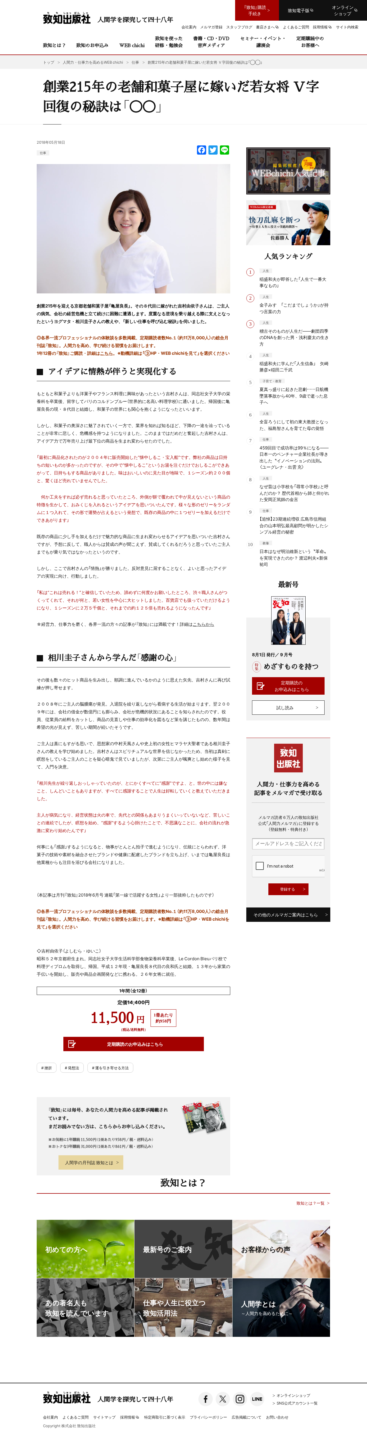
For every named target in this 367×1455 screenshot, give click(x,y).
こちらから (203, 624)
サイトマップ (104, 1417)
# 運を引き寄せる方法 (110, 1067)
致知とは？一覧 (310, 1203)
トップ (48, 62)
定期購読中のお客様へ (310, 41)
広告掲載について (246, 1417)
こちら (106, 353)
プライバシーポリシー (208, 1417)
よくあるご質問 (76, 1417)
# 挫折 (46, 1067)
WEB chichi (132, 45)
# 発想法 (72, 1067)
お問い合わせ (277, 1417)
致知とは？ (54, 45)
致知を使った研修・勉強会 (169, 41)
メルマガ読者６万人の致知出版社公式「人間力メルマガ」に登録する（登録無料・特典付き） (288, 823)
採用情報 (127, 1417)
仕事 (43, 152)
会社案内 (50, 1417)
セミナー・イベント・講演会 (263, 41)
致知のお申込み (92, 45)
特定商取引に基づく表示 (164, 1417)
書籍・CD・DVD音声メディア (211, 41)
